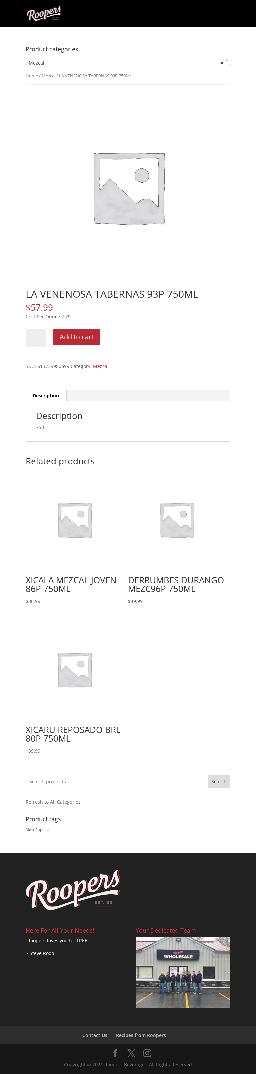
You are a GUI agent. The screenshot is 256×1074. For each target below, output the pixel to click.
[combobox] (128, 60)
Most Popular (37, 829)
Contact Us (94, 1035)
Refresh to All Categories (53, 802)
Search (219, 781)
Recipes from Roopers (141, 1035)
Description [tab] (46, 395)
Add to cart (77, 336)
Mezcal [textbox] (126, 63)
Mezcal (48, 76)
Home (32, 76)
